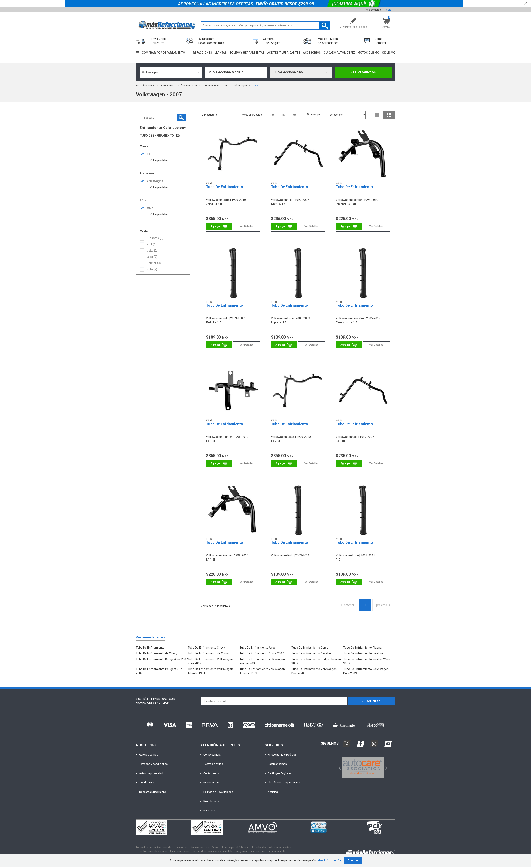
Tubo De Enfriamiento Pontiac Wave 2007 (366, 661)
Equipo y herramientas (247, 52)
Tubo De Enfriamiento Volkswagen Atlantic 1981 (210, 671)
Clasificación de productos (284, 782)
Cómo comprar (212, 754)
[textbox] (265, 25)
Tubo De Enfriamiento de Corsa (208, 653)
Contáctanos (211, 773)
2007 (255, 85)
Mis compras (373, 9)
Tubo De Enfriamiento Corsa (309, 647)
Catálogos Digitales (279, 773)
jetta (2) (152, 250)
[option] (363, 767)
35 (283, 114)
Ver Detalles (247, 226)
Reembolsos (211, 801)
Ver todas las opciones (159, 160)
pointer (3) (153, 263)
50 (294, 114)
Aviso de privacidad (151, 773)
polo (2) (151, 269)
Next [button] (385, 767)
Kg (226, 85)
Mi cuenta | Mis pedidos (282, 754)
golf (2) (151, 244)
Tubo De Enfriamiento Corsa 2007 (262, 653)
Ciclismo (388, 52)
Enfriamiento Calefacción (175, 85)
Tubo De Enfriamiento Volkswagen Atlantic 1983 (262, 671)
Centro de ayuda (213, 763)
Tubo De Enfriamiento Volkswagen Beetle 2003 (314, 671)
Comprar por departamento (163, 52)
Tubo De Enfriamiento (207, 85)
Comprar (219, 226)
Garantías (209, 810)
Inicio (388, 9)
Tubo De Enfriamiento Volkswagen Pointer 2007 (262, 661)
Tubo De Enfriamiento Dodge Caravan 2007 (316, 661)
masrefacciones (145, 85)
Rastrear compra (278, 763)
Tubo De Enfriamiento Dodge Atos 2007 (162, 659)
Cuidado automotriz (339, 52)
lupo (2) (151, 256)
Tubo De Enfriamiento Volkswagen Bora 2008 (210, 661)
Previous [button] (338, 767)
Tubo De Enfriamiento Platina (362, 647)
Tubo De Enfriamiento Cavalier (311, 653)
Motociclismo (368, 52)
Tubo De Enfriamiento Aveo (258, 647)
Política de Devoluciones (218, 791)
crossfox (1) (154, 238)
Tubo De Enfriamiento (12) (160, 135)
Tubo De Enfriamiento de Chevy (156, 653)
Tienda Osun (146, 782)
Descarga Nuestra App (153, 791)
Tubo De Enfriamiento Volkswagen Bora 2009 (366, 671)
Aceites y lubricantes (283, 52)
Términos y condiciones (153, 763)
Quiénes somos (148, 754)
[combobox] (171, 72)
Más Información (329, 860)
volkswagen (240, 85)
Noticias (273, 791)
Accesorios (312, 52)
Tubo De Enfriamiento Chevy (206, 647)
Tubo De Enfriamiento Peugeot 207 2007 (159, 671)
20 (272, 114)
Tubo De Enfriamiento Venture (363, 653)
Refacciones (202, 52)
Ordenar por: (314, 114)
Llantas (221, 52)
